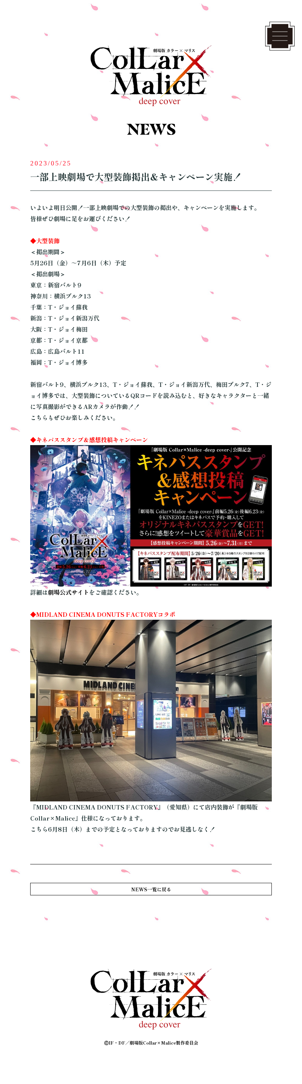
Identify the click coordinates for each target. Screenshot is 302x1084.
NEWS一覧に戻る (151, 889)
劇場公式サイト (68, 592)
